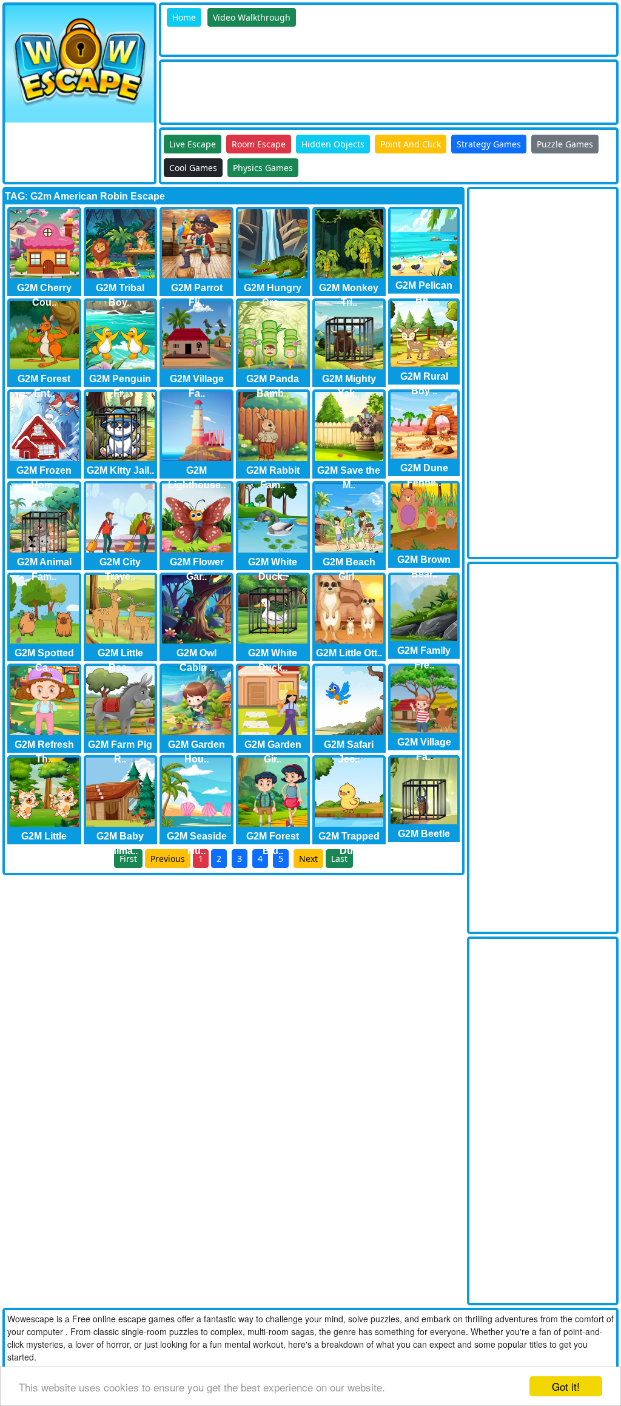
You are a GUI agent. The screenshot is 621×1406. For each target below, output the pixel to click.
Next (308, 858)
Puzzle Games (565, 144)
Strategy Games (489, 144)
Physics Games (263, 167)
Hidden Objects (332, 144)
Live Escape (192, 144)
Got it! (566, 1386)
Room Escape (259, 144)
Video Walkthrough (251, 17)
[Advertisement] (382, 89)
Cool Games (193, 167)
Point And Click (410, 144)
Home (184, 17)
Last (339, 858)
